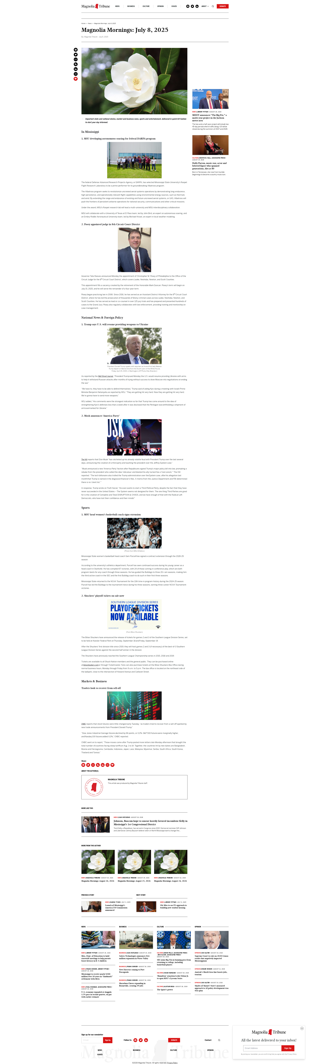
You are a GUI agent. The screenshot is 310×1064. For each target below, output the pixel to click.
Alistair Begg (169, 986)
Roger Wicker (207, 969)
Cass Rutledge (124, 817)
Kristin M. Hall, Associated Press (212, 158)
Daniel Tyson (115, 902)
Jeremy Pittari (170, 902)
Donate (223, 6)
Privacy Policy (292, 1054)
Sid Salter (206, 953)
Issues (174, 6)
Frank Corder (91, 969)
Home (83, 23)
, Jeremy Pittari (103, 969)
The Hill (84, 459)
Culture (146, 6)
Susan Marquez (170, 973)
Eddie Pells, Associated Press (175, 953)
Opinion (160, 6)
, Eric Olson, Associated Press (169, 955)
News (117, 6)
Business (131, 6)
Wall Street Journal (105, 376)
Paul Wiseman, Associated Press (98, 987)
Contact (208, 1040)
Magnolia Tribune (93, 878)
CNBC (83, 724)
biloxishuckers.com (90, 665)
